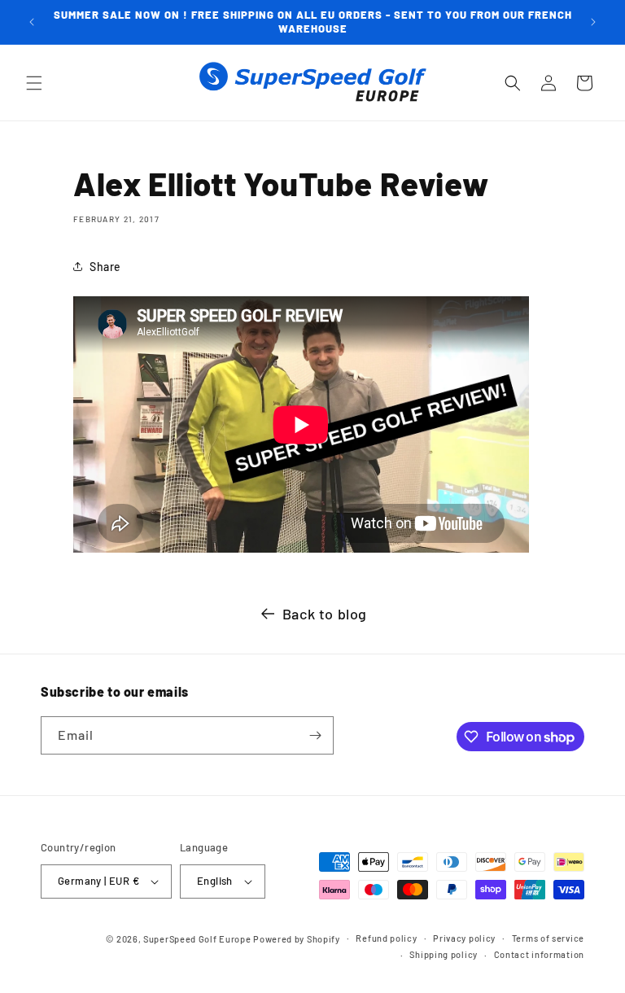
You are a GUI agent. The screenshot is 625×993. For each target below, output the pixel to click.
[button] (34, 83)
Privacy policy (464, 938)
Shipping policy (443, 954)
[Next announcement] (593, 22)
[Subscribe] (315, 735)
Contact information (539, 954)
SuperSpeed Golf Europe (197, 939)
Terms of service (548, 938)
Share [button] (105, 266)
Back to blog (324, 614)
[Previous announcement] (32, 22)
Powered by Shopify (296, 939)
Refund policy (386, 938)
